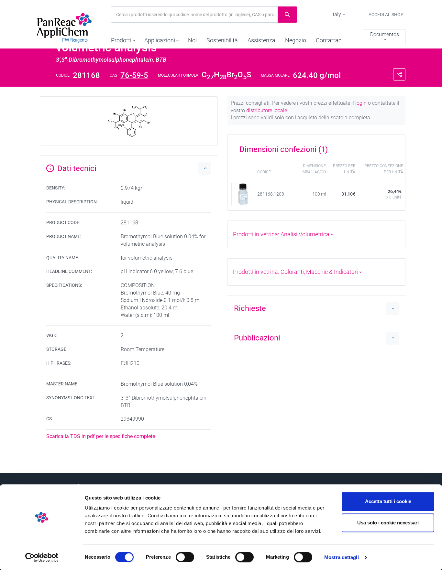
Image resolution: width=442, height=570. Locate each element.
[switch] (185, 557)
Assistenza (261, 40)
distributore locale (266, 110)
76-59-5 (134, 75)
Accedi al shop (386, 14)
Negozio (295, 40)
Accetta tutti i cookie (388, 501)
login (361, 103)
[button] (122, 38)
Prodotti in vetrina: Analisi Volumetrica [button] (282, 234)
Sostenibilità (222, 40)
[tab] (316, 147)
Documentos (384, 34)
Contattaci (329, 40)
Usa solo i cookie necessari (388, 522)
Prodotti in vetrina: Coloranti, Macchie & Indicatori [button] (296, 271)
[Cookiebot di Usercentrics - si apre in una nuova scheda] (42, 557)
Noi (192, 40)
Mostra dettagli (341, 557)
